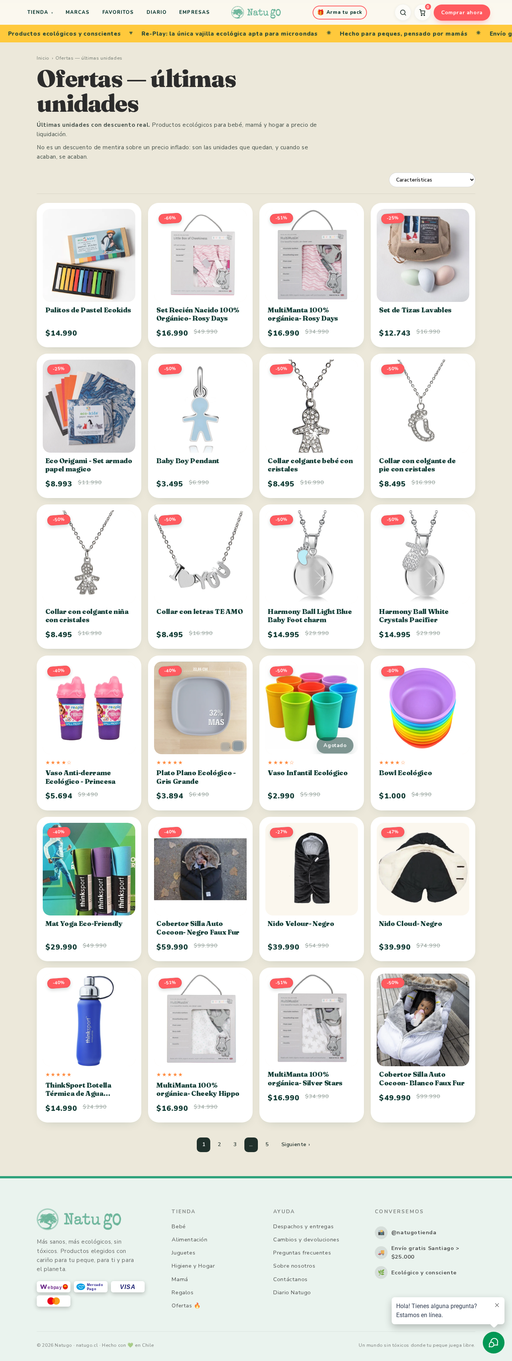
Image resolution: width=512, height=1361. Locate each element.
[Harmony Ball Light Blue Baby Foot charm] (311, 556)
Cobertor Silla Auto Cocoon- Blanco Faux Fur (421, 1078)
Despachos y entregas (303, 1226)
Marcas (78, 12)
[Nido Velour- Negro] (311, 869)
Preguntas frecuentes (302, 1252)
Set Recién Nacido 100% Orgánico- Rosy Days (197, 314)
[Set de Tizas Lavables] (423, 255)
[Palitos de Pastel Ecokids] (89, 255)
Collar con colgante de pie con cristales (417, 464)
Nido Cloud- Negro (410, 923)
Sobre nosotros (294, 1265)
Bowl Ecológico (405, 772)
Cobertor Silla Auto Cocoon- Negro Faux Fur (198, 927)
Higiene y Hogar (193, 1265)
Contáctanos (290, 1279)
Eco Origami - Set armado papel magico (88, 464)
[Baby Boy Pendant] (200, 406)
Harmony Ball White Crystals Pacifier (414, 615)
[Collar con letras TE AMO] (200, 556)
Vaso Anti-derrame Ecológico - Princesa (80, 776)
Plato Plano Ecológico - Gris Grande (195, 776)
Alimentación (189, 1239)
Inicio (43, 58)
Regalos (182, 1292)
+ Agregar (111, 293)
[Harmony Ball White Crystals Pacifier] (423, 556)
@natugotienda (407, 1232)
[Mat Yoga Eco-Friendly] (89, 869)
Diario (157, 12)
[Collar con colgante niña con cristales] (89, 556)
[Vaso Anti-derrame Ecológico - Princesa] (89, 708)
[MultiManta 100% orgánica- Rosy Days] (311, 255)
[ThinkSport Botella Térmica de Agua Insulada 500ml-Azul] (89, 1020)
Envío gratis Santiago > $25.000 (419, 1252)
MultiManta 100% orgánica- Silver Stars (305, 1078)
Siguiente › (295, 1144)
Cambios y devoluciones (306, 1239)
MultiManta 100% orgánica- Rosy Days (303, 314)
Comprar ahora (462, 12)
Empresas (194, 12)
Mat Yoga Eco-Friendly (84, 923)
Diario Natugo (292, 1292)
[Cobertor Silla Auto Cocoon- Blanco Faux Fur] (423, 1020)
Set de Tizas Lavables (415, 310)
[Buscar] (403, 12)
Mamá (180, 1279)
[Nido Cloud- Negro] (423, 869)
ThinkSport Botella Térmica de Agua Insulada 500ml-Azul (81, 1093)
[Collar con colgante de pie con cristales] (423, 406)
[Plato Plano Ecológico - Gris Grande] (200, 708)
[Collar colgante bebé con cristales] (311, 406)
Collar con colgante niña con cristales (87, 615)
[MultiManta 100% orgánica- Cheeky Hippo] (200, 1020)
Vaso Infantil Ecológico (307, 772)
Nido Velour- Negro (301, 923)
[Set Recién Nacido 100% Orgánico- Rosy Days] (200, 255)
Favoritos (118, 12)
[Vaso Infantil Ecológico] (311, 708)
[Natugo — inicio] (256, 12)
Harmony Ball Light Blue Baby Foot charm (310, 615)
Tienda (40, 12)
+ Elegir (113, 745)
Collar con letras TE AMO (199, 611)
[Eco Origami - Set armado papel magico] (89, 406)
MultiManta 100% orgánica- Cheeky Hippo (198, 1089)
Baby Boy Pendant (187, 460)
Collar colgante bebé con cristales (310, 464)
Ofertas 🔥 (186, 1305)
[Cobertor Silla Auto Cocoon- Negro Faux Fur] (200, 869)
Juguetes (183, 1252)
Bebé (179, 1226)
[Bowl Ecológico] (423, 708)
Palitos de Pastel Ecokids (88, 310)
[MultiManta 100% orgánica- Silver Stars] (311, 1020)
